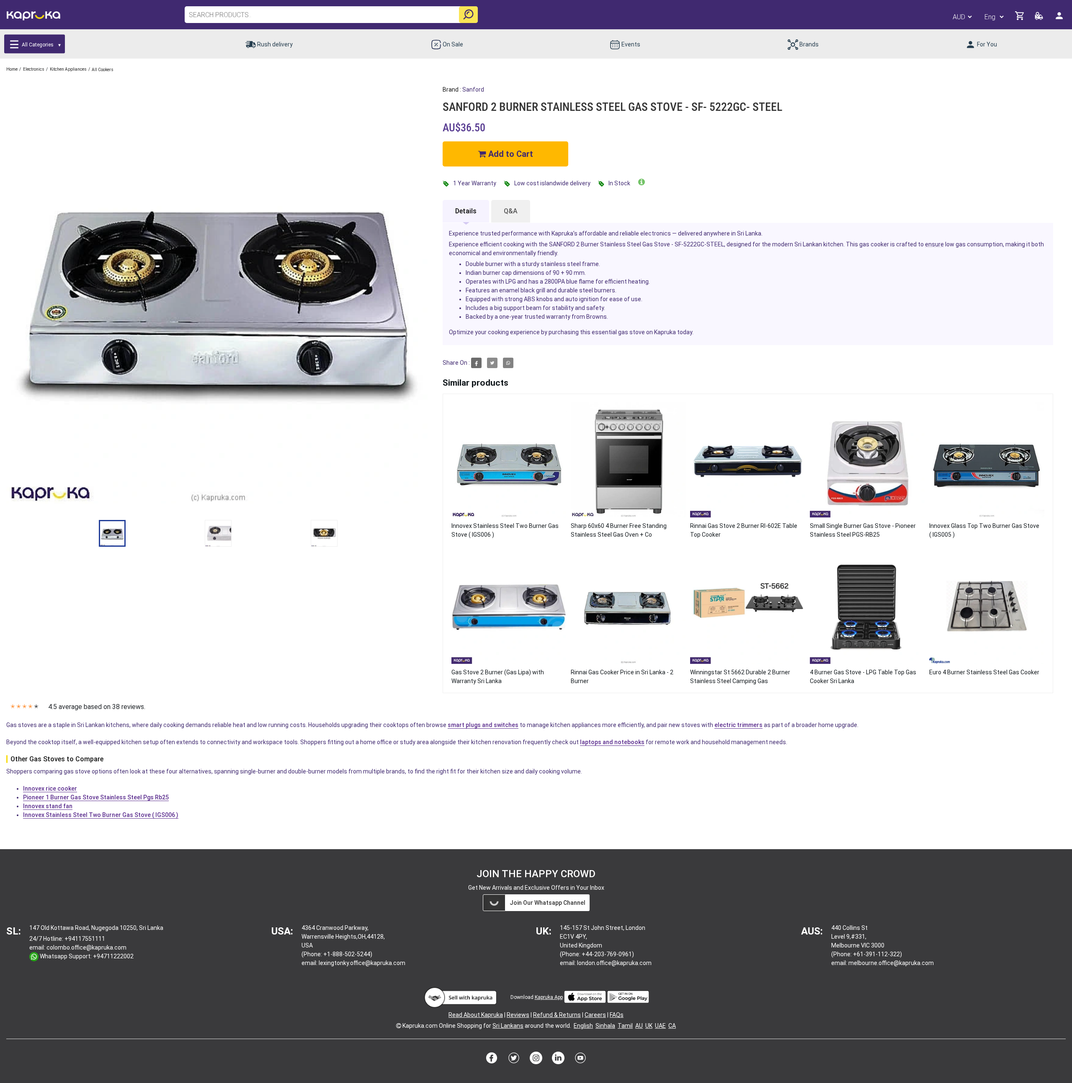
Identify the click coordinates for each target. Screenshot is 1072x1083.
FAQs (617, 1014)
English (583, 1025)
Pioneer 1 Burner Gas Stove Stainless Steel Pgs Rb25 (96, 797)
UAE (660, 1025)
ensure (934, 244)
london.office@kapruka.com (614, 963)
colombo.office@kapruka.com (86, 947)
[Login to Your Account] (1060, 19)
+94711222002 (113, 956)
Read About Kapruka (475, 1014)
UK (648, 1025)
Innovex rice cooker (50, 788)
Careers (595, 1014)
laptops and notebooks (612, 742)
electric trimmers (738, 725)
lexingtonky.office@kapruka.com (362, 963)
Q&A (511, 211)
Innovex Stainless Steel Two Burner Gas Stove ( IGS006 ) (100, 815)
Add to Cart (509, 154)
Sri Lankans (507, 1025)
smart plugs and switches (483, 725)
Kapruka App (549, 997)
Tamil (625, 1025)
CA (672, 1025)
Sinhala (605, 1025)
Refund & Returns (557, 1014)
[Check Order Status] (1039, 18)
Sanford (473, 89)
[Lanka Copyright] (398, 1025)
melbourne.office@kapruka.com (891, 963)
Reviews (518, 1014)
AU (639, 1025)
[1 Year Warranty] (641, 182)
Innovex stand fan (47, 806)
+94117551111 (84, 938)
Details (466, 211)
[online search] (468, 14)
